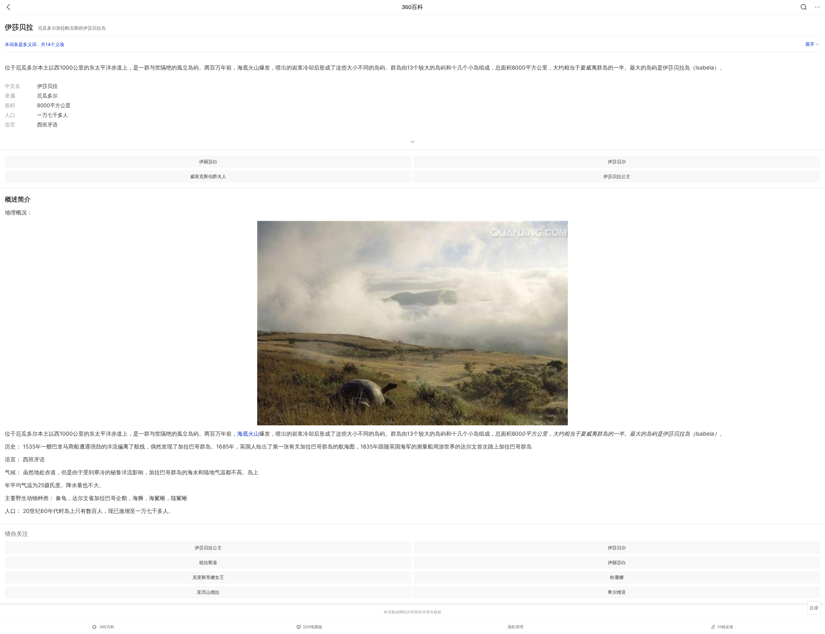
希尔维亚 (617, 592)
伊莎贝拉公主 (616, 176)
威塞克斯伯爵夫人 (208, 176)
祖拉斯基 (208, 562)
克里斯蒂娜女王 (208, 577)
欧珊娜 (617, 577)
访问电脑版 (312, 626)
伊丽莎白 (208, 161)
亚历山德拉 (208, 592)
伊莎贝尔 (617, 161)
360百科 (412, 7)
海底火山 (248, 434)
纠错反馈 (725, 626)
